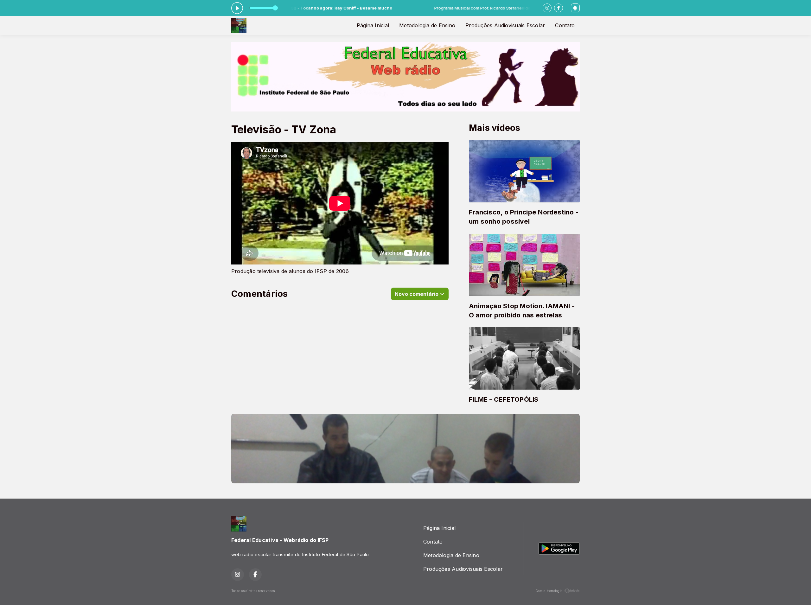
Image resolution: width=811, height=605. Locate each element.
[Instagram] (547, 7)
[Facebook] (558, 7)
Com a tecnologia (549, 591)
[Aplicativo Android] (575, 7)
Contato (565, 25)
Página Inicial (373, 25)
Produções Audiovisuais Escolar (505, 25)
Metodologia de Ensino (427, 25)
